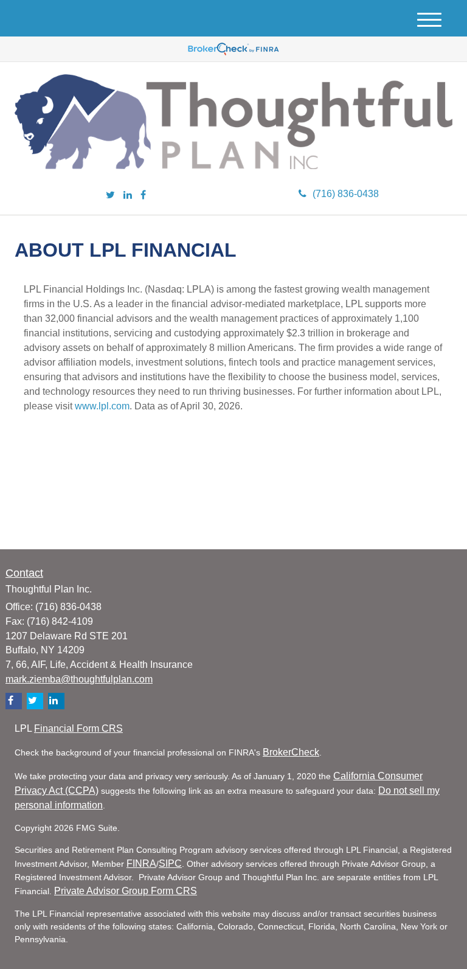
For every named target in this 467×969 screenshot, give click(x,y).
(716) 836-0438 (346, 194)
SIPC (170, 863)
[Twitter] (110, 196)
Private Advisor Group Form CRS (125, 891)
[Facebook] (143, 196)
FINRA (141, 863)
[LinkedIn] (127, 196)
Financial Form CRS (78, 728)
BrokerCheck (291, 752)
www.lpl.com (102, 406)
